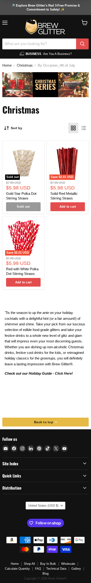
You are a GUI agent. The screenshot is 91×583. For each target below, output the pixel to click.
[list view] (83, 128)
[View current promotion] (45, 7)
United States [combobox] (43, 505)
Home (7, 65)
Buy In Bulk (48, 563)
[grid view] (73, 128)
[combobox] (39, 44)
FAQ (38, 568)
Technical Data (56, 568)
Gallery (76, 568)
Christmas (25, 65)
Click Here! (64, 373)
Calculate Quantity (17, 568)
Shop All (29, 563)
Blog (45, 573)
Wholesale (68, 563)
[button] (84, 23)
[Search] (82, 44)
